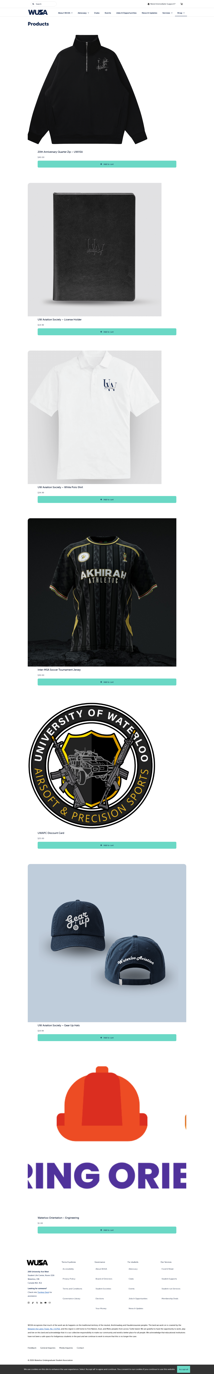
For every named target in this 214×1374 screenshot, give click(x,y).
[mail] (50, 1303)
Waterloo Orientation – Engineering (58, 1217)
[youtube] (45, 1303)
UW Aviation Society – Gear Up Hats (59, 1025)
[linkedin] (41, 1303)
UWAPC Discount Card (51, 832)
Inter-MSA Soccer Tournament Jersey (59, 669)
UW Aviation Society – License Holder (59, 319)
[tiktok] (33, 1303)
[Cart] (181, 4)
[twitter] (37, 1303)
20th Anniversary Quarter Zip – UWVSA (60, 151)
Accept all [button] (183, 1369)
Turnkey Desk (43, 1292)
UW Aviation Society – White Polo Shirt (60, 487)
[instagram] (28, 1303)
